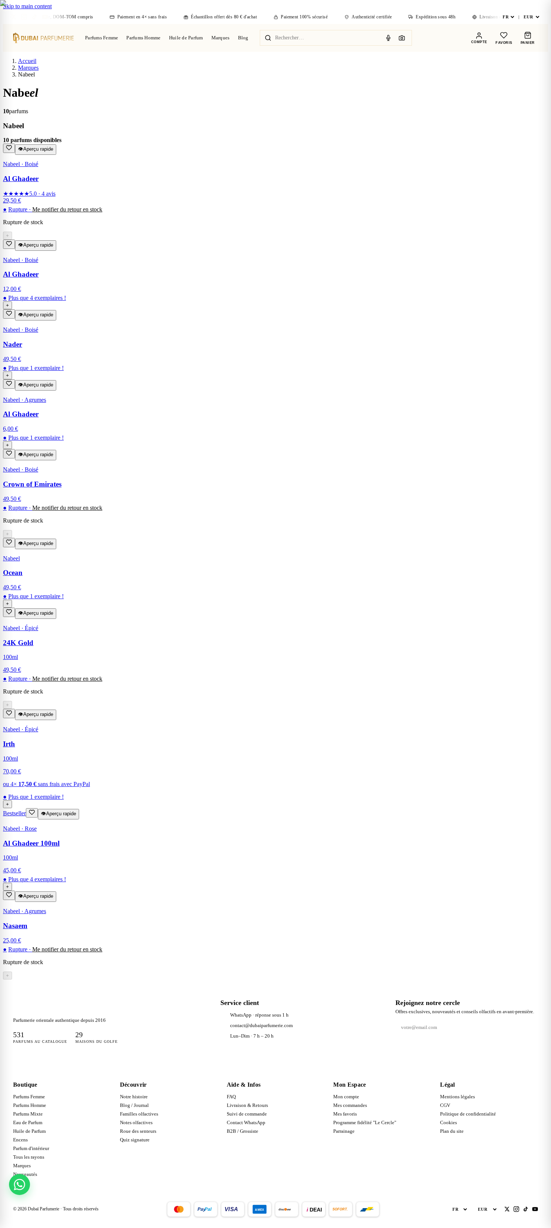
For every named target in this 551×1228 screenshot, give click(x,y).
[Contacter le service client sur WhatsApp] (19, 1184)
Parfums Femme (101, 37)
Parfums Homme (143, 37)
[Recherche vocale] (388, 38)
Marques (220, 37)
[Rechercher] (268, 37)
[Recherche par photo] (402, 38)
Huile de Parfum (186, 37)
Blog (243, 37)
